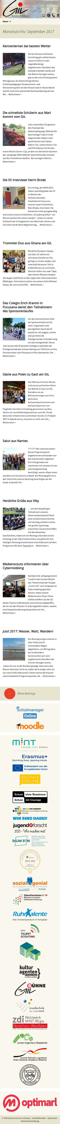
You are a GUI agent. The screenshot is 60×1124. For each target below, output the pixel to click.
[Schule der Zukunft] (30, 813)
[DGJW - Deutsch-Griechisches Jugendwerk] (30, 841)
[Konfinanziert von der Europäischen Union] (30, 768)
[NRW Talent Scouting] (30, 930)
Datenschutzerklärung (30, 1121)
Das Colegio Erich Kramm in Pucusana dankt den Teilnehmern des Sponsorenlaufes (27, 307)
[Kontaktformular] (49, 15)
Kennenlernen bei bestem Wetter (27, 46)
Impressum (52, 1118)
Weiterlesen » (15, 94)
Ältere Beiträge (21, 693)
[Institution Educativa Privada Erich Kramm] (30, 1074)
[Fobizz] (30, 861)
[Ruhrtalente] (30, 914)
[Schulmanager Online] (30, 712)
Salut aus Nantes (15, 441)
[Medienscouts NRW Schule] (30, 951)
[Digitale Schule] (30, 781)
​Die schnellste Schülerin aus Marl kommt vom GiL (27, 114)
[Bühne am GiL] (30, 988)
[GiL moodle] (30, 725)
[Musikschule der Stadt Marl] (30, 1005)
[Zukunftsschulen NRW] (30, 899)
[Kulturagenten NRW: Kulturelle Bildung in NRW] (30, 971)
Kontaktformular (39, 1118)
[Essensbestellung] (58, 15)
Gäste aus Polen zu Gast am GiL (26, 374)
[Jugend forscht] (30, 827)
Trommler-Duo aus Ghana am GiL (27, 243)
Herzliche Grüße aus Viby (21, 500)
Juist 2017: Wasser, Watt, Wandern (28, 631)
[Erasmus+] (30, 758)
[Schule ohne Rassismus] (30, 797)
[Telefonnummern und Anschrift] (53, 15)
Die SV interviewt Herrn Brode (24, 180)
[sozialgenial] (30, 883)
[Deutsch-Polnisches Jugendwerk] (30, 1054)
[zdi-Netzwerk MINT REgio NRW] (30, 1022)
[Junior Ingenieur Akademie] (30, 1038)
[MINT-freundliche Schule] (30, 745)
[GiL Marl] (30, 9)
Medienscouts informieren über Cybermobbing (26, 566)
